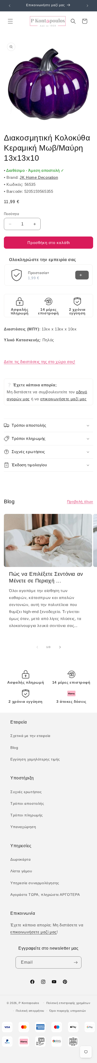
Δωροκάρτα (20, 859)
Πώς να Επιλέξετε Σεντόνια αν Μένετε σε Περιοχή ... (46, 577)
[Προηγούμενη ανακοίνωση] (9, 5)
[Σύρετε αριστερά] (37, 647)
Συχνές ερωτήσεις (26, 792)
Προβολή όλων (80, 501)
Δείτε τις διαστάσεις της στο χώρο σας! (39, 361)
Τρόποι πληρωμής (26, 815)
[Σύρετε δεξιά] (60, 647)
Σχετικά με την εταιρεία (30, 736)
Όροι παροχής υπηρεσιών (67, 1010)
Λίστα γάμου (21, 871)
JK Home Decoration (39, 177)
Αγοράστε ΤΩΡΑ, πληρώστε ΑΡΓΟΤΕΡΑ (45, 894)
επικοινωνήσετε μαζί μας (63, 399)
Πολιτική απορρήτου (30, 1010)
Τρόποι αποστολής (27, 803)
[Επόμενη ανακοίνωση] (87, 5)
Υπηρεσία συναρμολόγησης (34, 883)
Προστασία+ (38, 273)
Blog (14, 747)
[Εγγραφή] (75, 962)
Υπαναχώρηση (23, 827)
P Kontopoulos (29, 1002)
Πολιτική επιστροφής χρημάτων (68, 1003)
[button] (10, 21)
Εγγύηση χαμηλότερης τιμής (35, 759)
